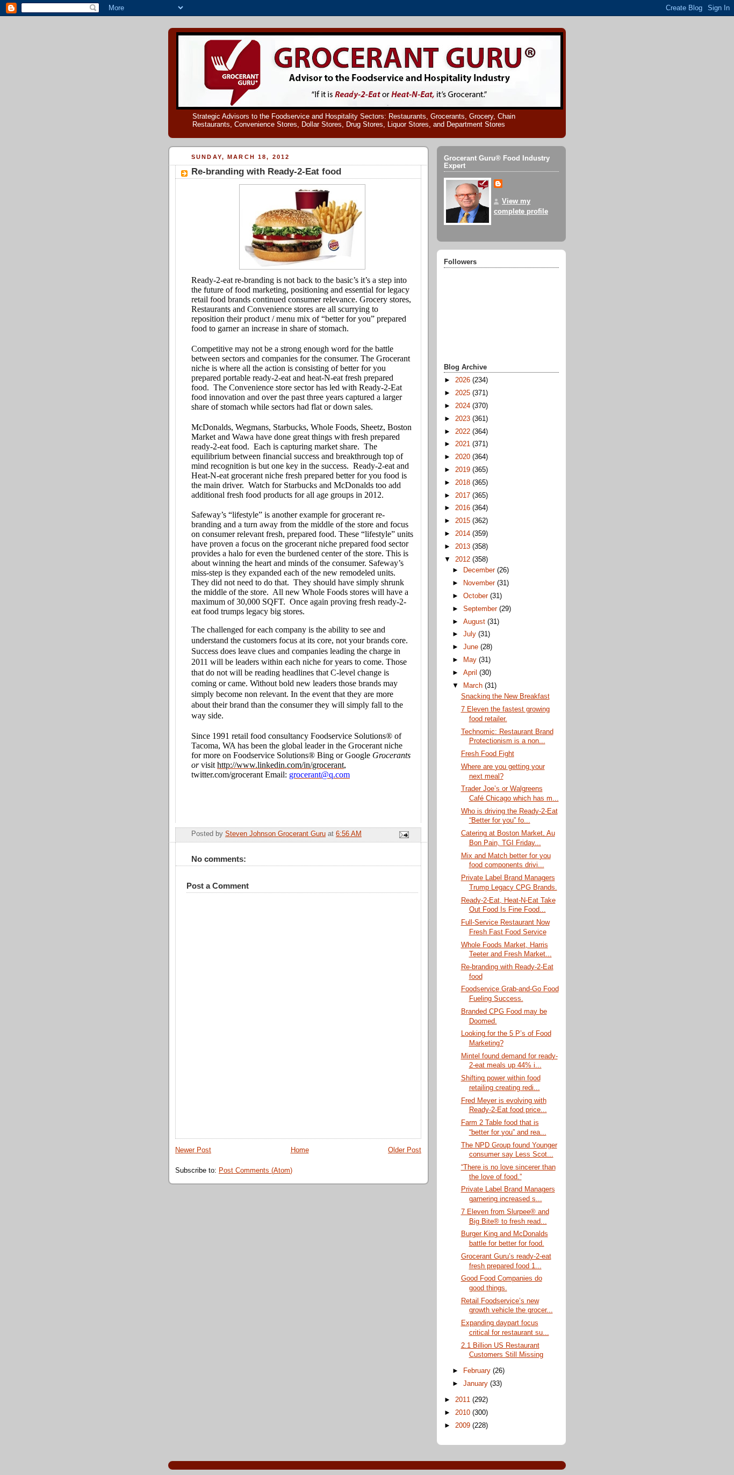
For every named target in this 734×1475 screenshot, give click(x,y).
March (474, 685)
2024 (463, 406)
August (475, 622)
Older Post (404, 1150)
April (471, 673)
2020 (463, 457)
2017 (463, 495)
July (470, 634)
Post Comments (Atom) (255, 1170)
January (476, 1383)
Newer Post (193, 1150)
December (480, 570)
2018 (463, 482)
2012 (463, 559)
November (480, 583)
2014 (463, 533)
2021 (463, 444)
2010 (463, 1412)
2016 (463, 508)
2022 (463, 431)
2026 (463, 380)
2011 (463, 1400)
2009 (463, 1425)
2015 (463, 521)
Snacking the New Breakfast (505, 696)
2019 (463, 470)
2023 (463, 419)
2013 (463, 546)
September (481, 609)
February (478, 1371)
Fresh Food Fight (487, 754)
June (471, 647)
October (476, 596)
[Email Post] (403, 834)
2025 (463, 393)
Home (300, 1150)
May (471, 660)
